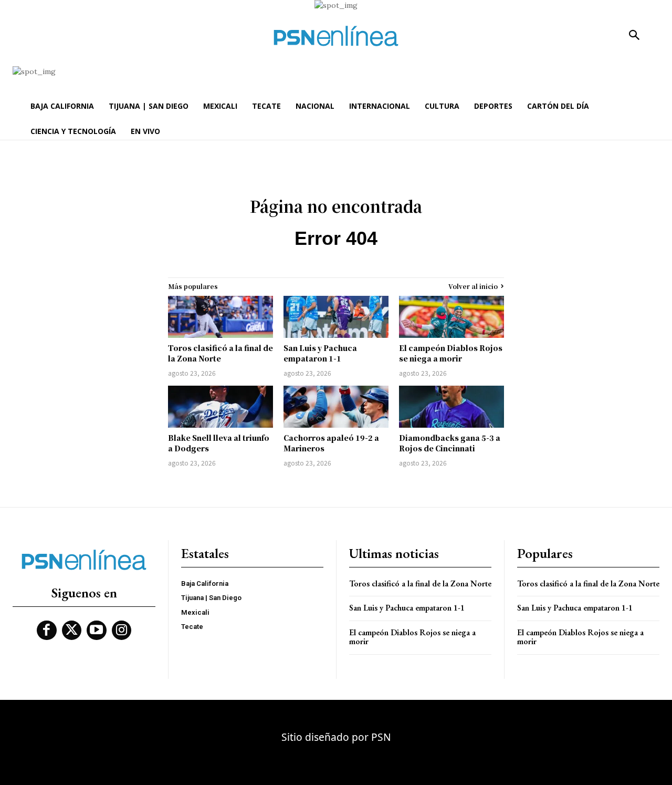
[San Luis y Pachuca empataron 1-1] (336, 317)
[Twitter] (72, 631)
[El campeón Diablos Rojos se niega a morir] (451, 317)
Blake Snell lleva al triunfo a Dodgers (218, 442)
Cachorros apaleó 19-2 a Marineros (331, 442)
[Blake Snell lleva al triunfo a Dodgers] (220, 407)
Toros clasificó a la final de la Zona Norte (220, 353)
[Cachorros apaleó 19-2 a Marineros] (336, 407)
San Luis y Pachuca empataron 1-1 (320, 353)
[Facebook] (47, 631)
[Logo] (336, 36)
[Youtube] (97, 631)
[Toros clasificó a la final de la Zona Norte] (220, 317)
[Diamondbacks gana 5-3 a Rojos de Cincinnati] (451, 407)
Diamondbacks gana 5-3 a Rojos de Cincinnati (449, 442)
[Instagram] (122, 631)
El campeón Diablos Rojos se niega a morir (450, 353)
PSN (381, 737)
